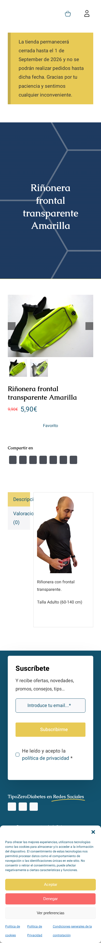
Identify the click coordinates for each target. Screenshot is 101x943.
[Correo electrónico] (73, 459)
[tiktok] (23, 806)
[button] (93, 832)
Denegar (50, 898)
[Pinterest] (63, 459)
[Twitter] (23, 459)
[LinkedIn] (43, 459)
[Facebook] (13, 459)
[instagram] (12, 806)
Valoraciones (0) (21, 518)
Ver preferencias (50, 913)
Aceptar (50, 884)
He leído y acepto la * (47, 754)
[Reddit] (33, 459)
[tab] (19, 499)
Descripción (21, 499)
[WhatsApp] (53, 459)
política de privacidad (45, 758)
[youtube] (34, 806)
